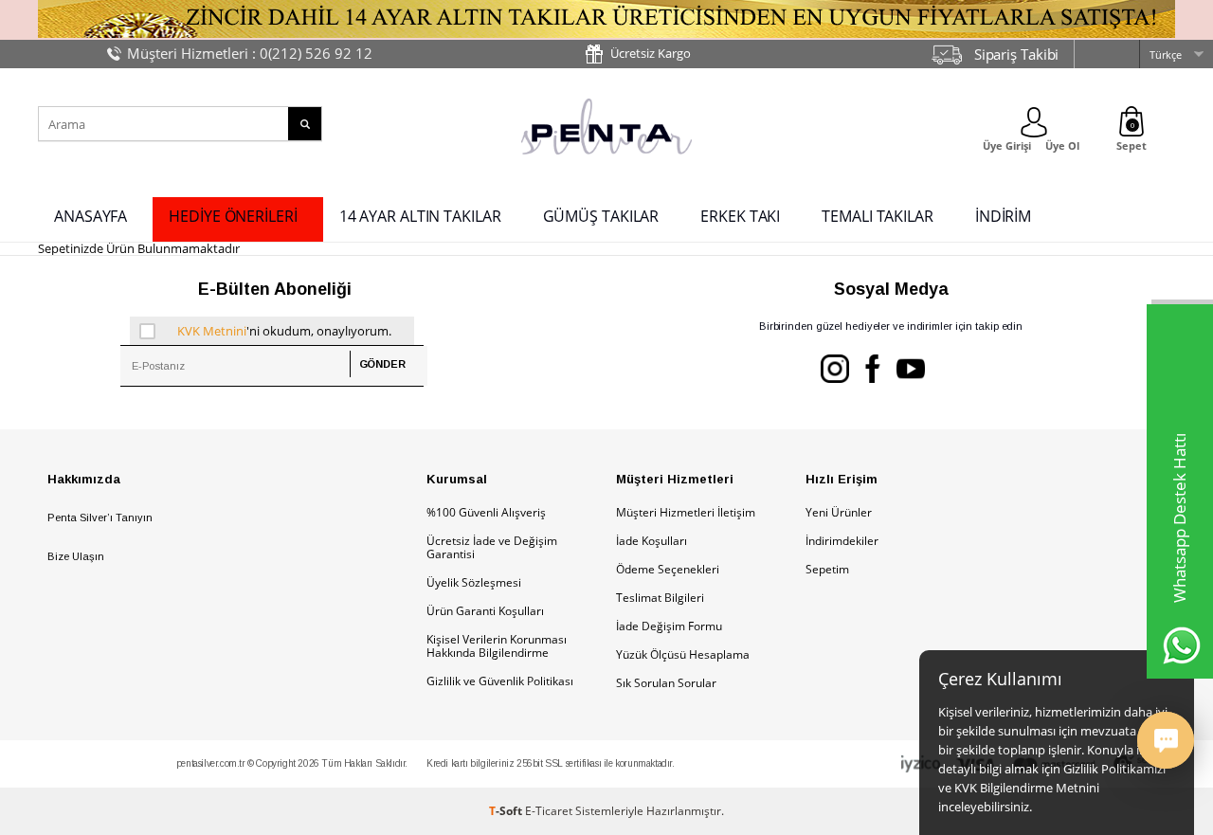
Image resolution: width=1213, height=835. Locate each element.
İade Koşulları (651, 541)
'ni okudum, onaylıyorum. (284, 330)
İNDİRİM (1003, 216)
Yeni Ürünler (839, 512)
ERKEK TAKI (740, 216)
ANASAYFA (90, 216)
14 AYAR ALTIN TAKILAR (420, 216)
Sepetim (827, 569)
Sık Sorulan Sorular (666, 683)
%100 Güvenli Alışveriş (486, 512)
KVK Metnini (211, 330)
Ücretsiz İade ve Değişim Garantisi (491, 547)
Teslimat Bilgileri (660, 598)
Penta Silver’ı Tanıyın (100, 517)
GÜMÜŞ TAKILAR (601, 216)
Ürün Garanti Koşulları (485, 611)
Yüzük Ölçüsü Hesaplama (683, 654)
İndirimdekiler (842, 541)
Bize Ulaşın (75, 556)
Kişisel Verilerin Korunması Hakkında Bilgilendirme (496, 646)
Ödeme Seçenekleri (667, 569)
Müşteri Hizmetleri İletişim (685, 512)
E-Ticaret (548, 811)
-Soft (507, 811)
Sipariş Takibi (1016, 54)
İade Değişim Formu (669, 626)
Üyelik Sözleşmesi (473, 582)
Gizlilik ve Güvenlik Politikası (499, 681)
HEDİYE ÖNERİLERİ (233, 216)
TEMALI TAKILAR (877, 216)
